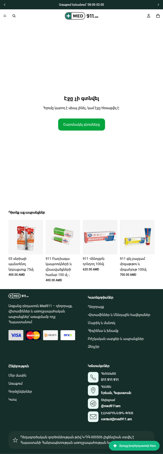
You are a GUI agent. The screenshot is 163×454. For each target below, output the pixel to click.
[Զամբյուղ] (158, 16)
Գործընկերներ (20, 392)
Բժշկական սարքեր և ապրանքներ (116, 339)
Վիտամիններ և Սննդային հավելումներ (119, 315)
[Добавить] (36, 248)
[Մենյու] (5, 16)
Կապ (12, 399)
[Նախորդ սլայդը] (4, 4)
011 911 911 (110, 380)
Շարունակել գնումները (81, 125)
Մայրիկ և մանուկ (101, 323)
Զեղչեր (93, 347)
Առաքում (15, 384)
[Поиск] (14, 16)
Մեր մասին (17, 376)
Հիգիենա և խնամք (103, 331)
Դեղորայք (96, 307)
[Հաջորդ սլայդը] (158, 4)
